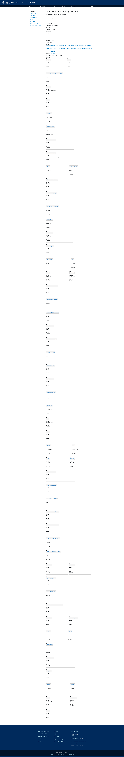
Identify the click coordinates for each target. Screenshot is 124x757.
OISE (55, 734)
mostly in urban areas (51, 365)
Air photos (32, 19)
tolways (70, 631)
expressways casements (51, 139)
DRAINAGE (89, 45)
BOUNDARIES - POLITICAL (55, 45)
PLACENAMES (50, 48)
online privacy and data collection (79, 741)
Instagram (57, 754)
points (69, 60)
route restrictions (50, 657)
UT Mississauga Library (59, 738)
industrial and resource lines (52, 286)
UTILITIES (75, 49)
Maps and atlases (33, 17)
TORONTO (53, 51)
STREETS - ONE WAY (88, 48)
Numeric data (32, 15)
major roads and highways (51, 193)
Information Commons (59, 741)
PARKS (47, 48)
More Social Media (70, 754)
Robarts (56, 731)
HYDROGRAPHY (77, 47)
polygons (48, 86)
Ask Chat (39, 739)
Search (39, 734)
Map (72, 737)
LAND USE (91, 47)
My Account (73, 6)
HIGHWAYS (55, 47)
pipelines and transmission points (53, 538)
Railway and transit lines (51, 591)
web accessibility (76, 738)
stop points (49, 113)
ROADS (76, 48)
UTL (83, 6)
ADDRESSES (48, 45)
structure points (50, 232)
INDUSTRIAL (87, 47)
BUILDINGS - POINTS (74, 45)
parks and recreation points (52, 498)
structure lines (49, 219)
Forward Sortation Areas (51, 153)
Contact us (73, 735)
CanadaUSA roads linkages (51, 339)
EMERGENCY (48, 47)
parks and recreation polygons (52, 511)
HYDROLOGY (82, 47)
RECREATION (72, 48)
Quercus (39, 741)
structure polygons (50, 246)
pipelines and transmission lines (52, 525)
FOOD (52, 47)
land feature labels (50, 325)
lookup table (49, 564)
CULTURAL (85, 45)
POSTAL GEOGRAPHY (61, 48)
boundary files (49, 405)
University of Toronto (76, 743)
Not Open (53, 53)
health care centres (73, 166)
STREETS (83, 48)
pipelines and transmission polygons (53, 551)
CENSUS (81, 45)
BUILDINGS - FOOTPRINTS (65, 45)
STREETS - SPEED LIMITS (50, 49)
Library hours (40, 738)
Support (54, 6)
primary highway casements (52, 179)
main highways (49, 259)
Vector (52, 33)
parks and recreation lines (51, 485)
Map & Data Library (74, 731)
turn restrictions (50, 644)
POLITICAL (55, 48)
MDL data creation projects (35, 25)
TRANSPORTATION (64, 49)
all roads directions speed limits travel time (54, 604)
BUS (79, 45)
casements (48, 631)
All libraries (56, 743)
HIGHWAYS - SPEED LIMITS (69, 47)
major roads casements (51, 392)
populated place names (51, 471)
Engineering (56, 736)
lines (72, 259)
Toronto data (32, 21)
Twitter (52, 754)
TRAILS (56, 49)
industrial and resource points (52, 299)
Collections (31, 6)
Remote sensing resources (35, 27)
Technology (43, 6)
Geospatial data (33, 13)
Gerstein (56, 733)
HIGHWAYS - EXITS (60, 47)
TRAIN (59, 49)
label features (73, 697)
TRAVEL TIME (70, 49)
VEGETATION (79, 49)
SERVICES (79, 48)
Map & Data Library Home (43, 731)
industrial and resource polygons (53, 312)
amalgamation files (50, 378)
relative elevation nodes (51, 578)
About (63, 6)
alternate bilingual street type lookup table (54, 73)
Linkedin (63, 754)
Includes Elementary (50, 126)
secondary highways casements (52, 206)
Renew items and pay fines (43, 736)
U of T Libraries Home (42, 733)
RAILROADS (68, 48)
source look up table (73, 618)
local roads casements (51, 352)
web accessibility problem (75, 739)
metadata (48, 60)
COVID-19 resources (34, 23)
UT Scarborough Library (59, 739)
